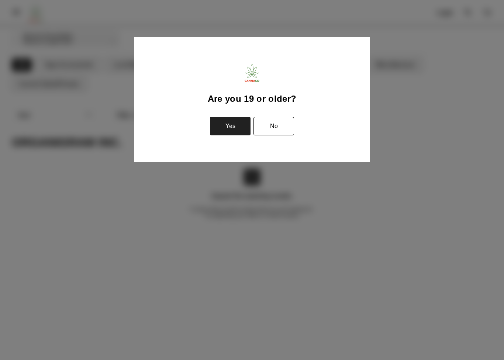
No (274, 126)
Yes (230, 126)
